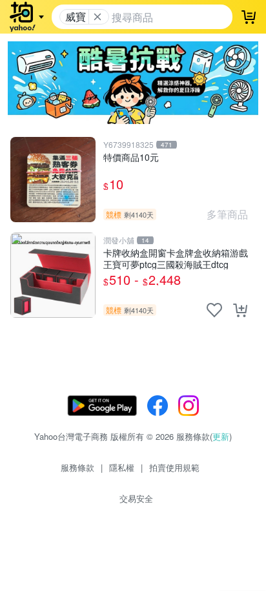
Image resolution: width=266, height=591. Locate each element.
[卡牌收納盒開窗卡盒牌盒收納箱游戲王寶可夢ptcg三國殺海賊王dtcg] (53, 275)
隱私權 (121, 467)
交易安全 (136, 498)
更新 (220, 436)
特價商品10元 (131, 157)
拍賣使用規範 (174, 467)
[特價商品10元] (53, 179)
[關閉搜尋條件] (97, 17)
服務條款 (77, 467)
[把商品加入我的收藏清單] (214, 310)
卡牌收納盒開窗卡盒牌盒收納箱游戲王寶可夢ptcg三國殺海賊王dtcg (175, 258)
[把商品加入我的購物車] (240, 310)
